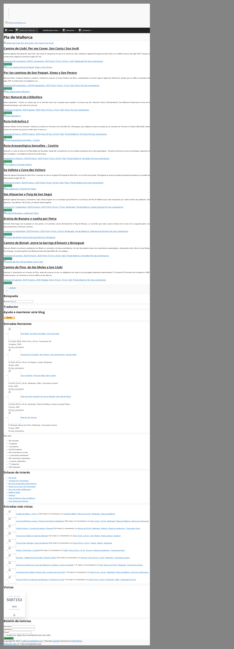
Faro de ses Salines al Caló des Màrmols (32, 536)
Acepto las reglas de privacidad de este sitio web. (28, 635)
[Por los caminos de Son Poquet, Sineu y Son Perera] (28, 67)
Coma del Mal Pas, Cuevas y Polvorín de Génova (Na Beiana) (40, 521)
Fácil (72, 85)
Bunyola (84, 558)
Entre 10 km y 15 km (60, 85)
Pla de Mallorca (72, 134)
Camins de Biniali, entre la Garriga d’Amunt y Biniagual (44, 243)
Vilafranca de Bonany (99, 231)
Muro (77, 85)
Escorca (89, 550)
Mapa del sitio (10, 644)
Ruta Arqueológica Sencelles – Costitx (31, 145)
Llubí (71, 61)
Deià (101, 565)
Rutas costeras (107, 536)
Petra (66, 182)
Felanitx (93, 543)
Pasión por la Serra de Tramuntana (22, 486)
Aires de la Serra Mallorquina (20, 489)
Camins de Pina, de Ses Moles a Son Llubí (33, 267)
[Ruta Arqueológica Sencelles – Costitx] (22, 140)
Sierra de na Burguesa (140, 521)
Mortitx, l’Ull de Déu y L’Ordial (27, 550)
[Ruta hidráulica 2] (12, 115)
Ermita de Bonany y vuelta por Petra (30, 218)
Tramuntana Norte (133, 528)
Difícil (66, 550)
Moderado (79, 61)
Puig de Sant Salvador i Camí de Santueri (32, 543)
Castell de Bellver (70, 514)
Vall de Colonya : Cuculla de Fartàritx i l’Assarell (34, 528)
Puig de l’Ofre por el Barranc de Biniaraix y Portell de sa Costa (40, 580)
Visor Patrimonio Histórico (18, 501)
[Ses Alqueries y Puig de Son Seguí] (20, 188)
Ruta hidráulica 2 (16, 121)
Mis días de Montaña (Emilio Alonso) (23, 484)
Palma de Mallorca (108, 514)
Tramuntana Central (122, 558)
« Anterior (12, 288)
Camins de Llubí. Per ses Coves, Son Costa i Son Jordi (41, 48)
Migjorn (97, 536)
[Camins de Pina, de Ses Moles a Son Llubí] (23, 261)
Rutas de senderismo (117, 528)
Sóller (117, 580)
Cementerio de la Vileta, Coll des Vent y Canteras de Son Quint (40, 572)
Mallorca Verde (14, 492)
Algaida (44, 280)
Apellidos (8, 629)
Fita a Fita (12, 478)
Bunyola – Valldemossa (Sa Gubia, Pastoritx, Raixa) (36, 558)
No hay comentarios (94, 61)
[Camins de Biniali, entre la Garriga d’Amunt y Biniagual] (29, 237)
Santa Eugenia (97, 207)
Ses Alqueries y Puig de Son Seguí (28, 194)
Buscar (7, 301)
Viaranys (12, 495)
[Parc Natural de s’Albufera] (17, 91)
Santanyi (117, 536)
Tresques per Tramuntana (19, 481)
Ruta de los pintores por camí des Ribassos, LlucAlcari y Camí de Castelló (44, 565)
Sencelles (86, 158)
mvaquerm (8, 61)
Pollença (104, 528)
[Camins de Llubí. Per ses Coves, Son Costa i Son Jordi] (29, 42)
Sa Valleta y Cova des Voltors (24, 170)
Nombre (7, 626)
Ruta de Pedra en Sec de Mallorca (22, 498)
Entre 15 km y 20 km (59, 61)
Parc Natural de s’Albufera (23, 97)
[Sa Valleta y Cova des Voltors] (18, 164)
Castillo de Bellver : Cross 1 (27, 514)
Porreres (84, 134)
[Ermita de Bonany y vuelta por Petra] (21, 213)
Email (6, 632)
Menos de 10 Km (84, 514)
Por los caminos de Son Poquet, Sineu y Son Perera (40, 73)
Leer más (8, 64)
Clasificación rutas (50, 30)
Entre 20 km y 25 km (50, 134)
